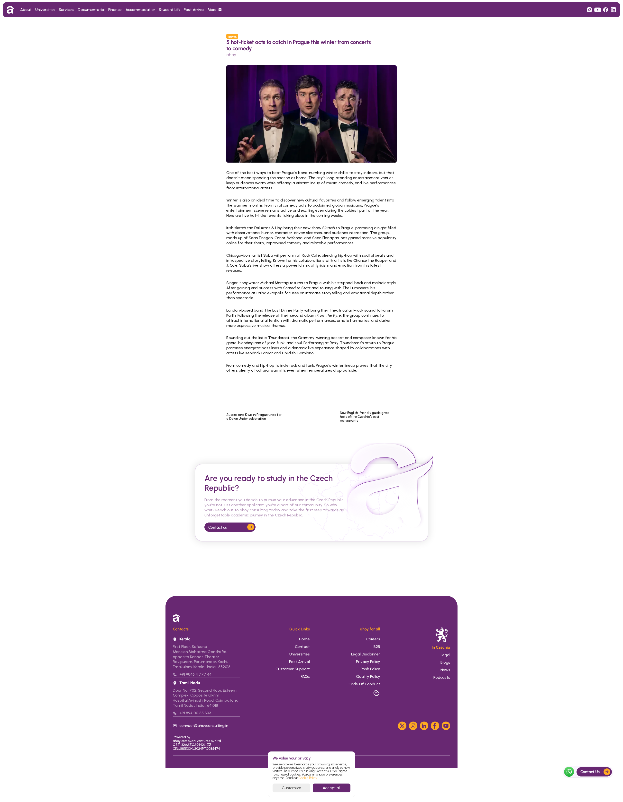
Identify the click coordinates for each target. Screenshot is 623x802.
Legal (445, 655)
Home (304, 639)
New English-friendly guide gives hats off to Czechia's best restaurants (365, 416)
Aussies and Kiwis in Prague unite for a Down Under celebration (254, 416)
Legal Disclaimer (365, 654)
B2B (377, 646)
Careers (373, 639)
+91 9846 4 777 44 (195, 674)
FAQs (305, 676)
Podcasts (441, 677)
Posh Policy (370, 669)
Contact (302, 646)
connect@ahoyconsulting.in (203, 725)
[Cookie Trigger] (376, 693)
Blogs (445, 662)
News (445, 670)
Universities (299, 654)
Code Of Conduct (364, 684)
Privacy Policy (368, 661)
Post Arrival (299, 661)
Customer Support (292, 669)
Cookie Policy (308, 778)
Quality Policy (368, 676)
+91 (182, 713)
